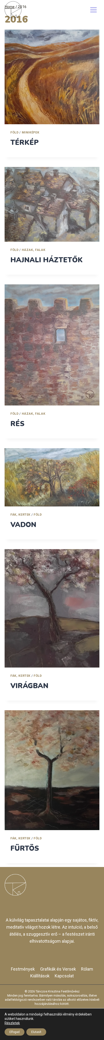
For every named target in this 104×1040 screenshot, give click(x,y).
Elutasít (36, 1032)
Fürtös (24, 848)
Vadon (23, 524)
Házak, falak (33, 250)
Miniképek (30, 132)
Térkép (24, 142)
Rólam (87, 969)
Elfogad (14, 1032)
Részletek (12, 1023)
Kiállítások (40, 975)
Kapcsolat (64, 975)
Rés (17, 424)
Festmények (23, 969)
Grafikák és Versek (58, 969)
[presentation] (52, 77)
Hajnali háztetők (46, 260)
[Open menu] (93, 10)
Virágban (29, 686)
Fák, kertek (20, 514)
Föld (14, 132)
